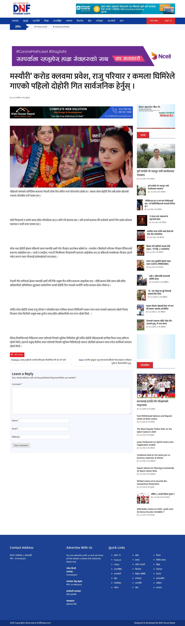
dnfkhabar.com (44, 623)
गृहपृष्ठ (25, 21)
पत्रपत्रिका (117, 583)
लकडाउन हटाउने (41, 26)
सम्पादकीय (160, 578)
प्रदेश (137, 555)
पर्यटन (116, 588)
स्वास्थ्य (69, 21)
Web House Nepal (167, 623)
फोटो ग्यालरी (140, 564)
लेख (136, 588)
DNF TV (168, 21)
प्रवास (137, 560)
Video (116, 564)
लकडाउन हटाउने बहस (62, 26)
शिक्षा (46, 21)
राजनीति (36, 21)
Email (15, 428)
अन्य (121, 21)
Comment (17, 384)
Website (16, 437)
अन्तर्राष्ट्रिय (57, 21)
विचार (158, 555)
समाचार (15, 21)
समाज (158, 574)
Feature (117, 560)
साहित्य (159, 583)
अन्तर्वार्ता (111, 21)
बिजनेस (80, 21)
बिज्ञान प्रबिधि (140, 574)
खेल (89, 21)
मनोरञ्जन (99, 21)
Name (15, 420)
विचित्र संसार (161, 560)
